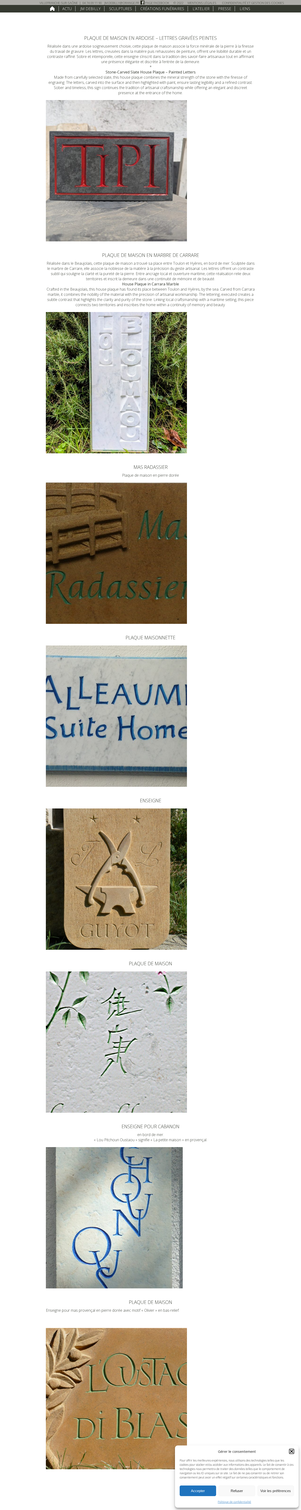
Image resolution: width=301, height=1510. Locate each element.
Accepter (198, 1491)
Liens (245, 8)
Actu (67, 8)
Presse (224, 8)
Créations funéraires (162, 8)
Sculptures (120, 8)
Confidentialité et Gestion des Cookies (253, 3)
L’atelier (201, 8)
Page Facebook (156, 3)
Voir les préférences (275, 1491)
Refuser (237, 1491)
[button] (291, 1451)
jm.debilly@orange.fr (121, 3)
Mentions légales (202, 3)
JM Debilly (90, 8)
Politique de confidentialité (234, 1502)
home (52, 8)
